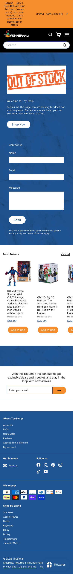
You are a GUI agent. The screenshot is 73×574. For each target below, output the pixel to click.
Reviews (7, 438)
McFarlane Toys (14, 317)
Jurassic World (10, 543)
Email (12, 170)
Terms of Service (35, 233)
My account (9, 447)
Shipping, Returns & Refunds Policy (23, 562)
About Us (8, 425)
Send (17, 220)
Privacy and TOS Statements (19, 566)
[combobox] (36, 45)
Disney (6, 534)
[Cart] (58, 34)
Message (14, 187)
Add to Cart (18, 329)
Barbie (6, 521)
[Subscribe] (59, 390)
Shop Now (18, 124)
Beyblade (8, 525)
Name (12, 152)
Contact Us (9, 433)
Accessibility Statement (15, 442)
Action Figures (10, 516)
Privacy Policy (15, 233)
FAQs (6, 429)
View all (65, 254)
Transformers (10, 538)
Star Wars (8, 512)
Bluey (6, 529)
